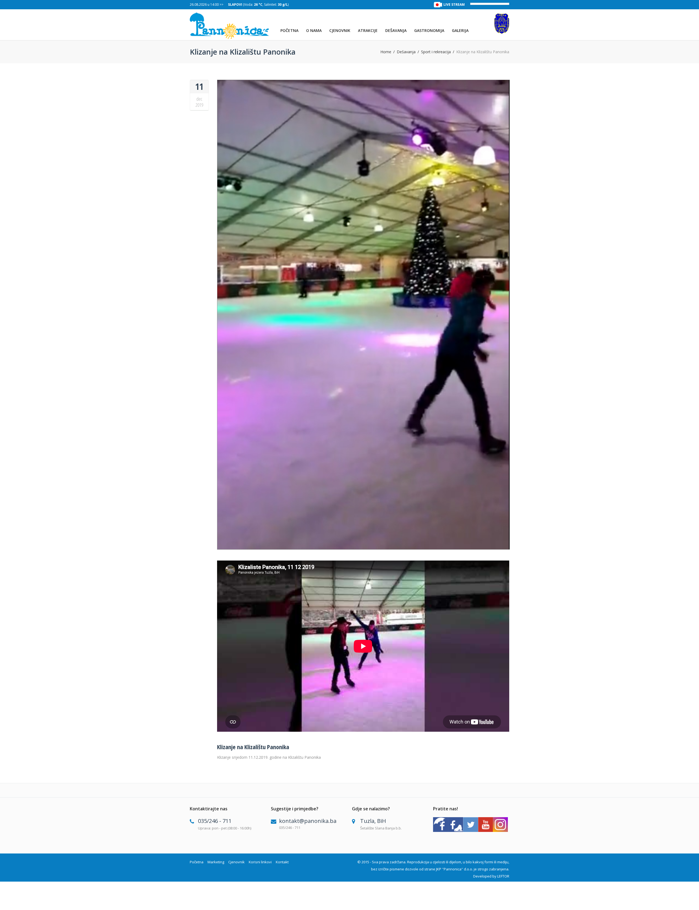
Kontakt (282, 861)
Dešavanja (396, 30)
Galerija (460, 30)
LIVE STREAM (454, 4)
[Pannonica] (230, 26)
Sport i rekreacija (436, 51)
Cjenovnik (339, 30)
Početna (289, 30)
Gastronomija (429, 30)
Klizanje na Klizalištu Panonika (253, 747)
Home (385, 51)
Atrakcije (368, 30)
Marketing (216, 861)
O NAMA (314, 30)
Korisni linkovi (260, 861)
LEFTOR (503, 876)
